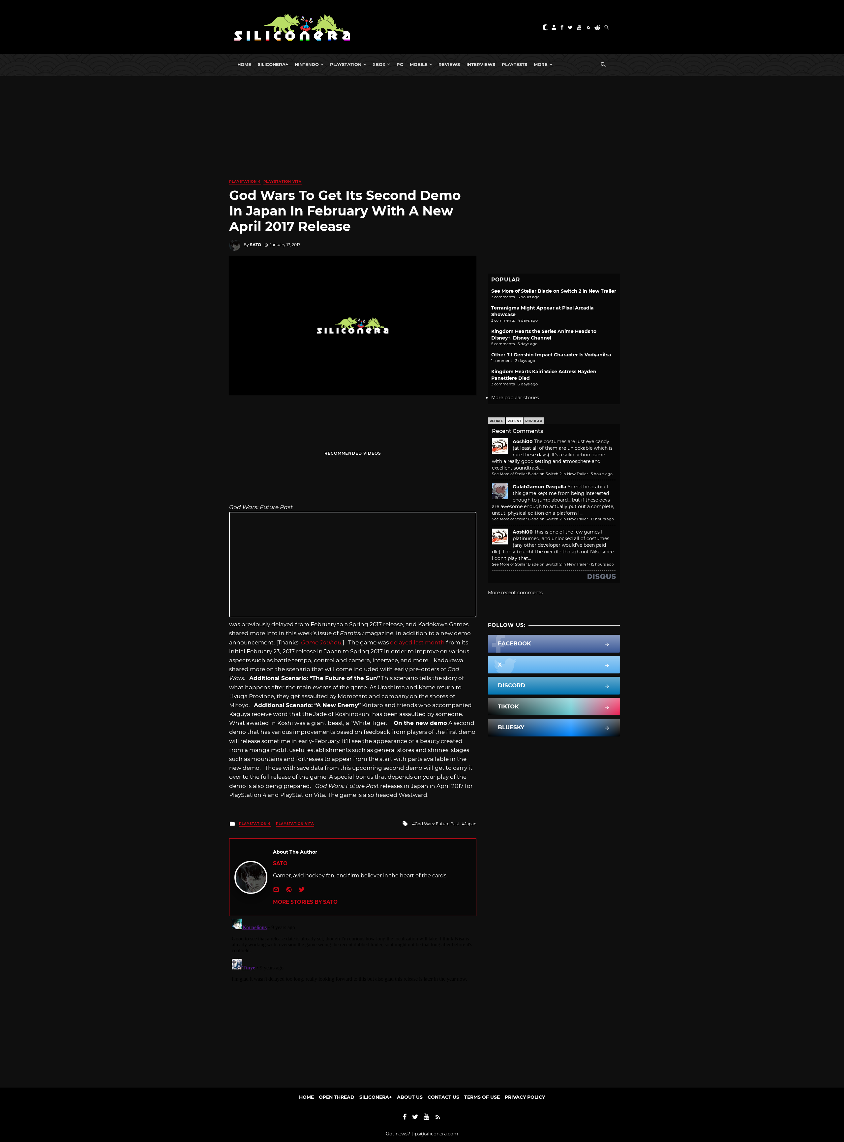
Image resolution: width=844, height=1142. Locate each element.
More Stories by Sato (305, 902)
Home (244, 64)
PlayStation (345, 64)
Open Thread (336, 1097)
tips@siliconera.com (434, 1134)
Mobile (419, 64)
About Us (410, 1097)
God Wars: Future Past (437, 823)
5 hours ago (602, 474)
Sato (255, 244)
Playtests (514, 64)
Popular (533, 421)
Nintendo (307, 64)
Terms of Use (482, 1097)
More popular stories (515, 398)
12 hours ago (602, 519)
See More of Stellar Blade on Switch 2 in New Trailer (553, 291)
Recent (514, 421)
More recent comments (515, 593)
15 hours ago (602, 564)
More (541, 64)
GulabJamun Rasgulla (539, 487)
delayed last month (417, 642)
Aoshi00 (523, 441)
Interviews (481, 64)
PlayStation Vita (282, 181)
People (496, 421)
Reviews (449, 64)
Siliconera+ (273, 64)
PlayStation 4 (245, 181)
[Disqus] (352, 998)
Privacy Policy (525, 1097)
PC (400, 64)
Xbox (379, 64)
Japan (470, 823)
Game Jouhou (321, 642)
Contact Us (443, 1097)
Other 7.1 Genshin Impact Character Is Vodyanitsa (551, 355)
